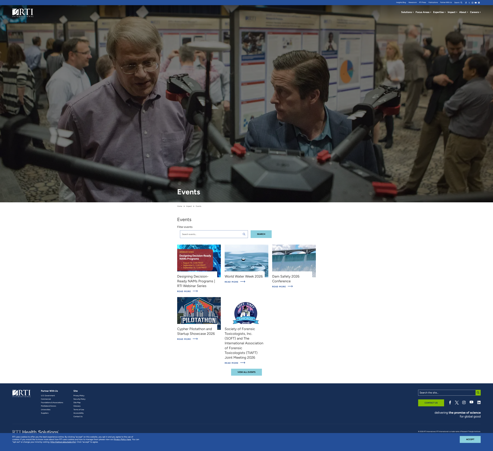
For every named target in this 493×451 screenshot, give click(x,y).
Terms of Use (78, 410)
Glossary (76, 406)
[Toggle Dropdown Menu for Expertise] (445, 12)
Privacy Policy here (122, 439)
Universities (45, 410)
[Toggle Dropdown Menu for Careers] (480, 12)
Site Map (76, 402)
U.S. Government (48, 396)
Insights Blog (401, 2)
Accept (473, 439)
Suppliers (45, 413)
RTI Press (422, 2)
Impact (189, 206)
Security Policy (79, 399)
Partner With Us (446, 2)
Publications (433, 2)
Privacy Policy (78, 396)
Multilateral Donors (48, 406)
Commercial (46, 399)
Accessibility (78, 413)
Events (198, 206)
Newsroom (413, 2)
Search (457, 2)
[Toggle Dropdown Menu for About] (467, 12)
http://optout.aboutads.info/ (63, 442)
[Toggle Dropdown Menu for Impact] (456, 12)
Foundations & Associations (52, 402)
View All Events (246, 372)
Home (179, 206)
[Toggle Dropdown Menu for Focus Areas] (430, 12)
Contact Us (78, 416)
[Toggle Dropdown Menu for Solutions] (413, 12)
